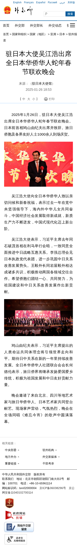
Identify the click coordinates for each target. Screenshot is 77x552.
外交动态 (55, 25)
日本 (62, 34)
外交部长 (36, 25)
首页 (6, 25)
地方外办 (10, 456)
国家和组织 (19, 34)
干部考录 (48, 463)
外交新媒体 (50, 456)
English (17, 2)
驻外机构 (48, 450)
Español (40, 2)
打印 (52, 99)
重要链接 (10, 463)
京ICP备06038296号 (52, 488)
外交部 (20, 25)
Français (29, 2)
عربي (62, 2)
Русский (52, 2)
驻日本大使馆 (42, 83)
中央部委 (10, 450)
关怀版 (71, 2)
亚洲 (53, 34)
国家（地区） (38, 34)
